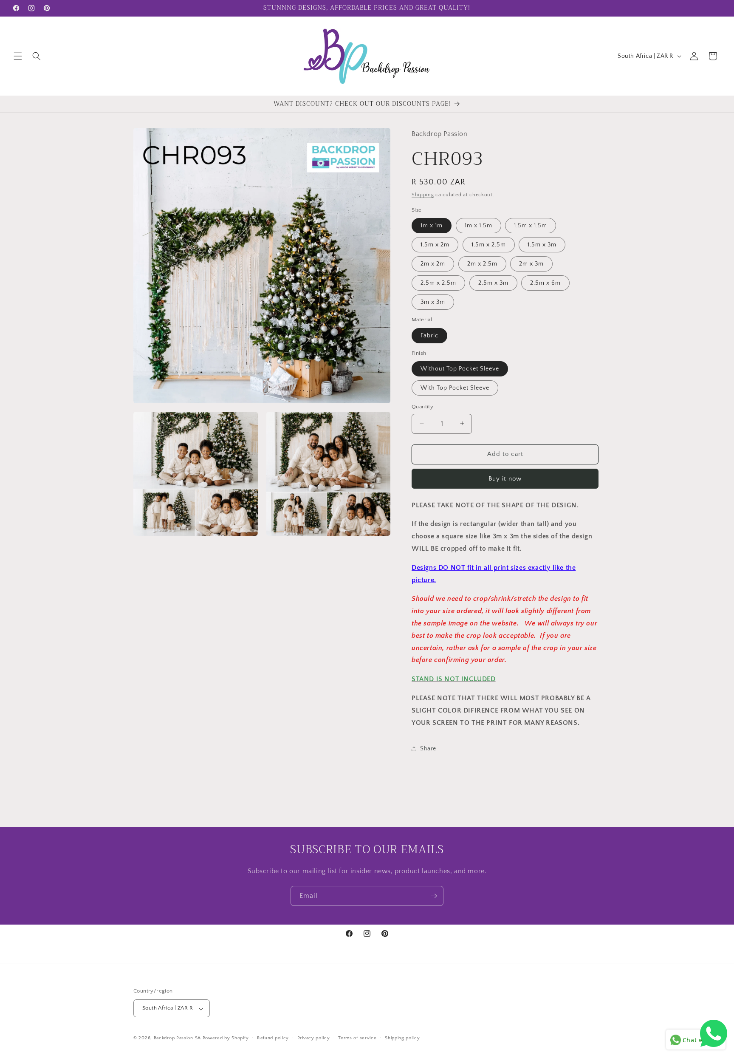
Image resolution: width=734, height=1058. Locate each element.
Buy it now (505, 478)
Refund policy (273, 1038)
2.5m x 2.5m (438, 282)
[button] (17, 56)
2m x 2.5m (482, 263)
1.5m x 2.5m (488, 244)
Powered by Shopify (226, 1038)
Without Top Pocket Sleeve (460, 368)
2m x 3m (531, 263)
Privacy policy (313, 1038)
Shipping (423, 195)
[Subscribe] (433, 896)
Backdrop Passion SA (177, 1038)
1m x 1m (432, 225)
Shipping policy (402, 1038)
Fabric (429, 335)
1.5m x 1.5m (530, 225)
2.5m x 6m (545, 282)
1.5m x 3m (542, 244)
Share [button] (428, 748)
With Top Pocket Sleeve (455, 387)
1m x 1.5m (478, 225)
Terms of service (357, 1038)
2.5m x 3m (493, 282)
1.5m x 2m (435, 244)
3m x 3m (433, 301)
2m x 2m (433, 263)
